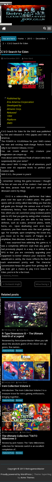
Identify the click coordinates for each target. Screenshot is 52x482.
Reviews (15, 275)
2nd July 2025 (9, 382)
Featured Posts (8, 351)
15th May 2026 (10, 330)
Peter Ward (28, 58)
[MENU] (49, 28)
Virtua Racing (41, 284)
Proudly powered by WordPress (16, 474)
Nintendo (7, 275)
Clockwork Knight (12, 284)
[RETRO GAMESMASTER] (4, 28)
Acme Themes (27, 477)
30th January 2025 (11, 432)
